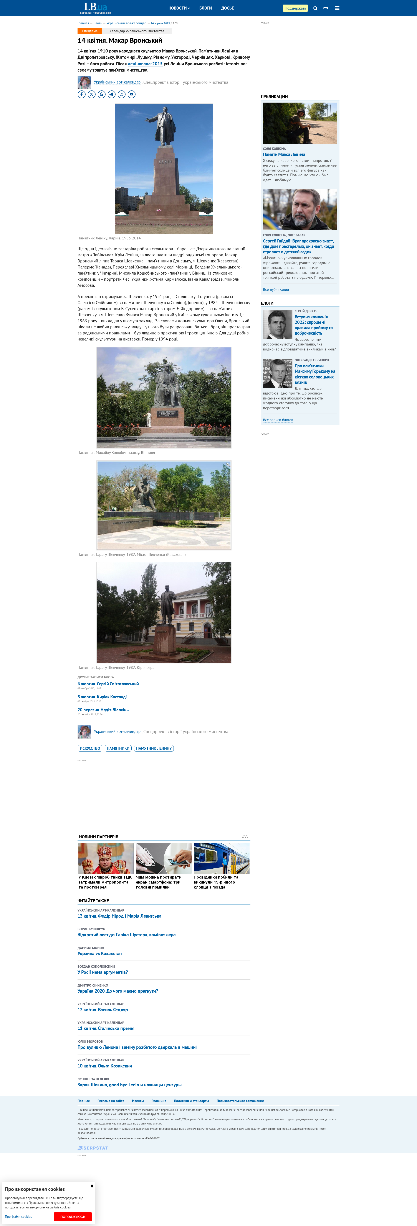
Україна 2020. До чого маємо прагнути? (118, 991)
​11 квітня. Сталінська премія (106, 1028)
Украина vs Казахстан (100, 953)
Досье (227, 8)
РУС (326, 8)
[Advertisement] (164, 793)
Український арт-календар (126, 23)
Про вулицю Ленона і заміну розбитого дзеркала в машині (137, 1047)
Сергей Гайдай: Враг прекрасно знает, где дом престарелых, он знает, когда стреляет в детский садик (298, 246)
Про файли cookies (18, 1217)
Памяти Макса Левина (284, 154)
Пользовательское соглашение (240, 1100)
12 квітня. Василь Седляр (103, 1010)
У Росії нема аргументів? (103, 972)
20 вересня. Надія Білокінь (103, 710)
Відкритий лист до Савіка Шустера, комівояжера (127, 934)
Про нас (84, 1100)
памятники (118, 748)
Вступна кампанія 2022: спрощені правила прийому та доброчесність (314, 325)
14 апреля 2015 (160, 23)
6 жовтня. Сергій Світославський (108, 684)
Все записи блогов (278, 419)
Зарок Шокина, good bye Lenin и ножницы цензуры (130, 1085)
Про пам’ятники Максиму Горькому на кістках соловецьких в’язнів (315, 374)
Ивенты (138, 1100)
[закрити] (92, 1186)
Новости (178, 8)
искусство (90, 748)
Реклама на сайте (111, 1100)
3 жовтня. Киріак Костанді (102, 697)
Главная (83, 23)
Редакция (159, 1100)
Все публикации (276, 289)
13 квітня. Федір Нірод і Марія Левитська (119, 916)
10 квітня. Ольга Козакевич (105, 1066)
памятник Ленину (154, 748)
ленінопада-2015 (145, 64)
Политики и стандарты (191, 1100)
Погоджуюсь (72, 1217)
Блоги (205, 8)
